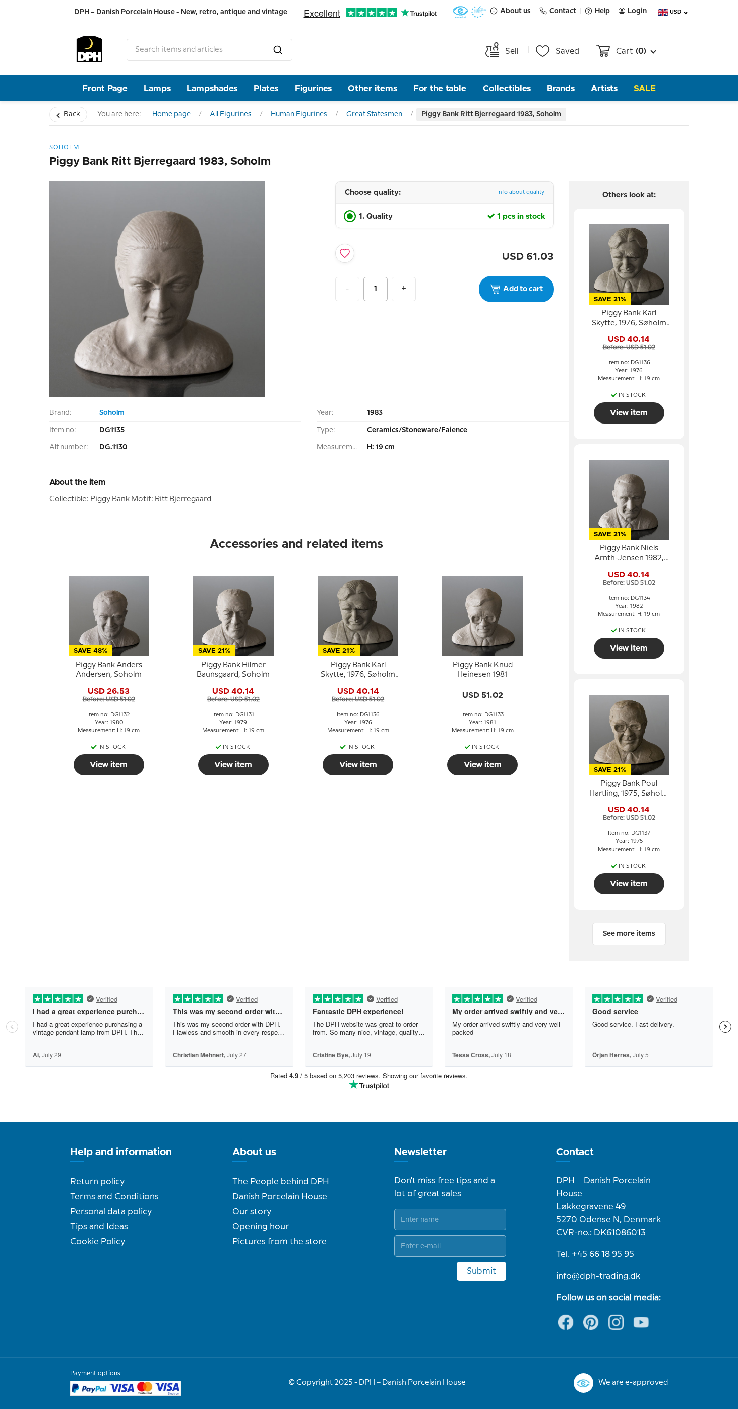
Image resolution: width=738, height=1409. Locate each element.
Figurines (313, 88)
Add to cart (523, 289)
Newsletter (420, 1152)
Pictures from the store (279, 1242)
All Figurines (231, 114)
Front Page (105, 88)
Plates (266, 88)
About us (254, 1152)
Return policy (97, 1182)
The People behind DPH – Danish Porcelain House (284, 1189)
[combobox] (209, 50)
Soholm (112, 412)
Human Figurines (299, 114)
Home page (171, 114)
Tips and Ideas (99, 1227)
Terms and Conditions (114, 1197)
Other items (372, 88)
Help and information (121, 1152)
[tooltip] (109, 670)
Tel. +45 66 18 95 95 (595, 1254)
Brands (561, 88)
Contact (575, 1152)
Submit (481, 1271)
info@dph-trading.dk (598, 1276)
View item (109, 765)
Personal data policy (111, 1212)
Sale (645, 88)
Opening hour (260, 1227)
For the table (439, 88)
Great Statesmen (374, 114)
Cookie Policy (97, 1242)
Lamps (157, 88)
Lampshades (212, 88)
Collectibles (507, 88)
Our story (251, 1212)
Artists (604, 88)
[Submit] (278, 50)
